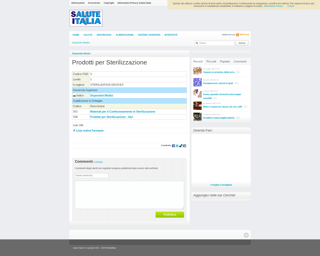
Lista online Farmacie (90, 130)
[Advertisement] (115, 139)
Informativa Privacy (273, 6)
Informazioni (77, 3)
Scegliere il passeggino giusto (218, 118)
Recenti (198, 61)
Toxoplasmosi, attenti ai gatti (218, 83)
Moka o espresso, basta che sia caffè (222, 106)
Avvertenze (94, 3)
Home (76, 35)
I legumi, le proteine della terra (219, 72)
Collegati (98, 162)
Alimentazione (125, 35)
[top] (246, 235)
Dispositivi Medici (81, 42)
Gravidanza (104, 35)
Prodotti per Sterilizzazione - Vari (111, 116)
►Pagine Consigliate (221, 185)
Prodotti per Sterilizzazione (109, 62)
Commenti (240, 61)
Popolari (225, 61)
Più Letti (211, 61)
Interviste (171, 35)
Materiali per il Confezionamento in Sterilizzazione (122, 111)
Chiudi (290, 6)
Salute (88, 35)
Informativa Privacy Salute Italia (134, 3)
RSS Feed (244, 34)
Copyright (109, 3)
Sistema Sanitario (149, 35)
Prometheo (111, 248)
